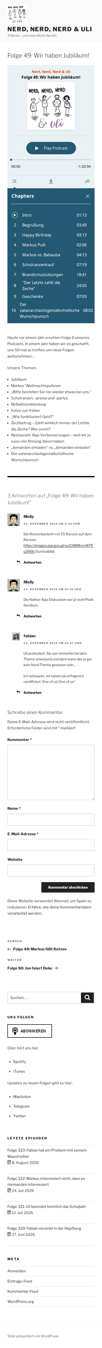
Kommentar (19, 740)
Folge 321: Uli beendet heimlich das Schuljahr (46, 1206)
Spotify (19, 1061)
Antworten (32, 562)
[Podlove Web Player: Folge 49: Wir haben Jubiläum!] (51, 194)
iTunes (19, 1071)
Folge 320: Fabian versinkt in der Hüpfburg (44, 1228)
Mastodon (22, 1096)
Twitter (19, 1116)
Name (14, 808)
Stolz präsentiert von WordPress (33, 1336)
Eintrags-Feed (19, 1281)
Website (15, 859)
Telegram (21, 1106)
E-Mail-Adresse (22, 834)
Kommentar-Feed (22, 1291)
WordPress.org (20, 1301)
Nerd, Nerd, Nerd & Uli (49, 29)
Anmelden (16, 1271)
